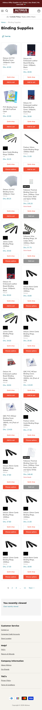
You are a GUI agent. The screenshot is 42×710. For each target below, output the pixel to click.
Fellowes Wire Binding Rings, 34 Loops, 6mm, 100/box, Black (30, 239)
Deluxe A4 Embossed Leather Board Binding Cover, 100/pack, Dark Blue (30, 107)
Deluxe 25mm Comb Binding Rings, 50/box (10, 468)
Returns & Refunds (7, 654)
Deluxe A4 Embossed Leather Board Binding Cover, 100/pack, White (10, 376)
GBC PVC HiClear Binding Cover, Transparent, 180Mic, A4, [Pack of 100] (10, 420)
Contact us (5, 630)
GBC (24, 382)
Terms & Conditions (8, 685)
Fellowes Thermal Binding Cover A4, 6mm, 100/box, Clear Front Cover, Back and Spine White (31, 465)
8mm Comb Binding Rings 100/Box (10, 153)
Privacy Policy (6, 680)
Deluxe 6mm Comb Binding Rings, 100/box (30, 289)
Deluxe (5, 64)
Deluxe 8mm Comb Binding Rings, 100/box (30, 559)
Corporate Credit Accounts (10, 634)
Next (31, 588)
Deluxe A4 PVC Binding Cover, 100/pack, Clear (9, 60)
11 (25, 588)
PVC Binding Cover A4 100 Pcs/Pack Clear (10, 109)
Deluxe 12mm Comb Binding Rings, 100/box (10, 559)
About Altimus (6, 665)
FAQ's (3, 650)
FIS (4, 113)
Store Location (6, 638)
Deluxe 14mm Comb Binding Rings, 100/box (31, 333)
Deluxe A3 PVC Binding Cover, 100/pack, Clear (9, 191)
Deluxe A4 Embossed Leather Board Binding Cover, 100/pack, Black (30, 63)
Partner (25, 154)
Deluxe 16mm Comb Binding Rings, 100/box (10, 514)
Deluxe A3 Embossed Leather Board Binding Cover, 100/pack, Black (10, 286)
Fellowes (26, 201)
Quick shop (11, 77)
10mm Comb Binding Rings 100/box (8, 244)
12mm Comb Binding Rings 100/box (8, 333)
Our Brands (5, 669)
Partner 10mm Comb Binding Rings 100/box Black (31, 149)
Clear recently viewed (10, 606)
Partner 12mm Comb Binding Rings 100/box (31, 423)
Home (3, 22)
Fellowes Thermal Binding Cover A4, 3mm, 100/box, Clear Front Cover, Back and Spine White (31, 194)
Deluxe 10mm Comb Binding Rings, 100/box (31, 514)
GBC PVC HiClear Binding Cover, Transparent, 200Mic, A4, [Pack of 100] (31, 376)
